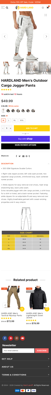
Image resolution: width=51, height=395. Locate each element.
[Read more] (47, 309)
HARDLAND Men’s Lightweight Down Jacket (34, 315)
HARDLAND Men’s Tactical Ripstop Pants (11, 314)
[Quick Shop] (22, 309)
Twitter (20, 156)
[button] (6, 90)
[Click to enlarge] (46, 15)
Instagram (16, 338)
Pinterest (26, 156)
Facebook (16, 156)
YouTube (22, 338)
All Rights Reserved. (36, 385)
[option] (25, 36)
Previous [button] (4, 36)
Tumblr (29, 156)
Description (7, 164)
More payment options (25, 145)
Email (23, 156)
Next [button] (46, 36)
